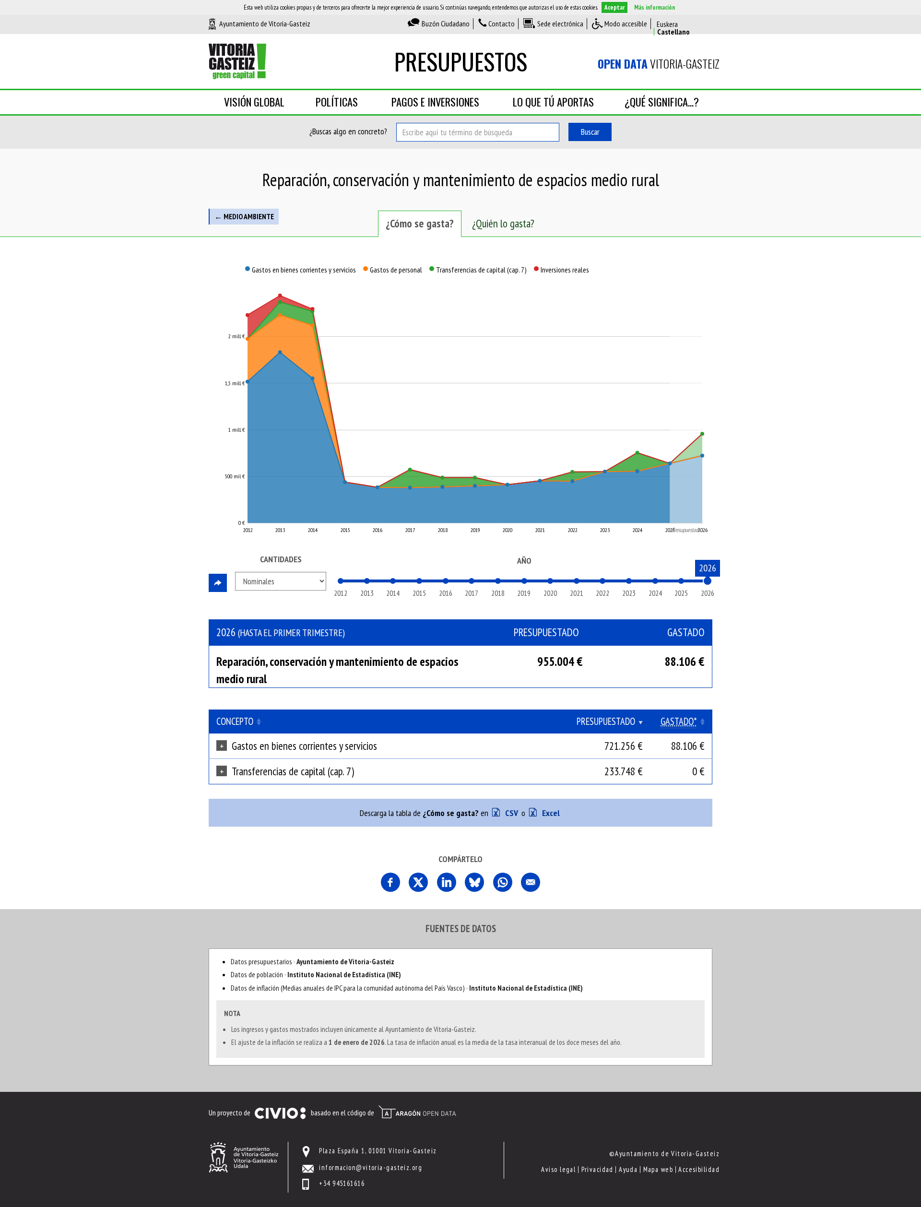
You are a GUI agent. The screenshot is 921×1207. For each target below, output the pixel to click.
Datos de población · (316, 974)
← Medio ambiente (244, 216)
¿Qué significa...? (662, 102)
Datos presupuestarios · (312, 961)
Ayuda (628, 1169)
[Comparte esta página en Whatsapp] (502, 882)
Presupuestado (606, 721)
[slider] (707, 581)
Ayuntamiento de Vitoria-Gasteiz (264, 23)
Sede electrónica (560, 23)
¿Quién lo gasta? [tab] (503, 223)
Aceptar (614, 7)
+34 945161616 (342, 1183)
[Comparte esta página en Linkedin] (446, 882)
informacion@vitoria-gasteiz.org (370, 1167)
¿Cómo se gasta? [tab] (420, 223)
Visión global (254, 102)
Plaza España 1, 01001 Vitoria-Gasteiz (378, 1150)
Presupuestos (460, 61)
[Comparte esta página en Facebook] (390, 882)
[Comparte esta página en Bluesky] (474, 882)
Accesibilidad (699, 1169)
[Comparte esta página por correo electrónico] (530, 882)
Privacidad (597, 1169)
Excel (550, 812)
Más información (654, 7)
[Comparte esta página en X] (418, 882)
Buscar (590, 131)
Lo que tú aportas (553, 102)
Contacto (501, 23)
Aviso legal (558, 1169)
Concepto (234, 721)
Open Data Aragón (417, 1112)
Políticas (337, 102)
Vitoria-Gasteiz (659, 64)
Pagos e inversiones (435, 102)
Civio (280, 1113)
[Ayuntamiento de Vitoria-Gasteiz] (243, 1156)
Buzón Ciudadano (446, 23)
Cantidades (281, 559)
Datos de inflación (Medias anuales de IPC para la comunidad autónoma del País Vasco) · (407, 988)
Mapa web (658, 1169)
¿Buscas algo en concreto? (348, 131)
